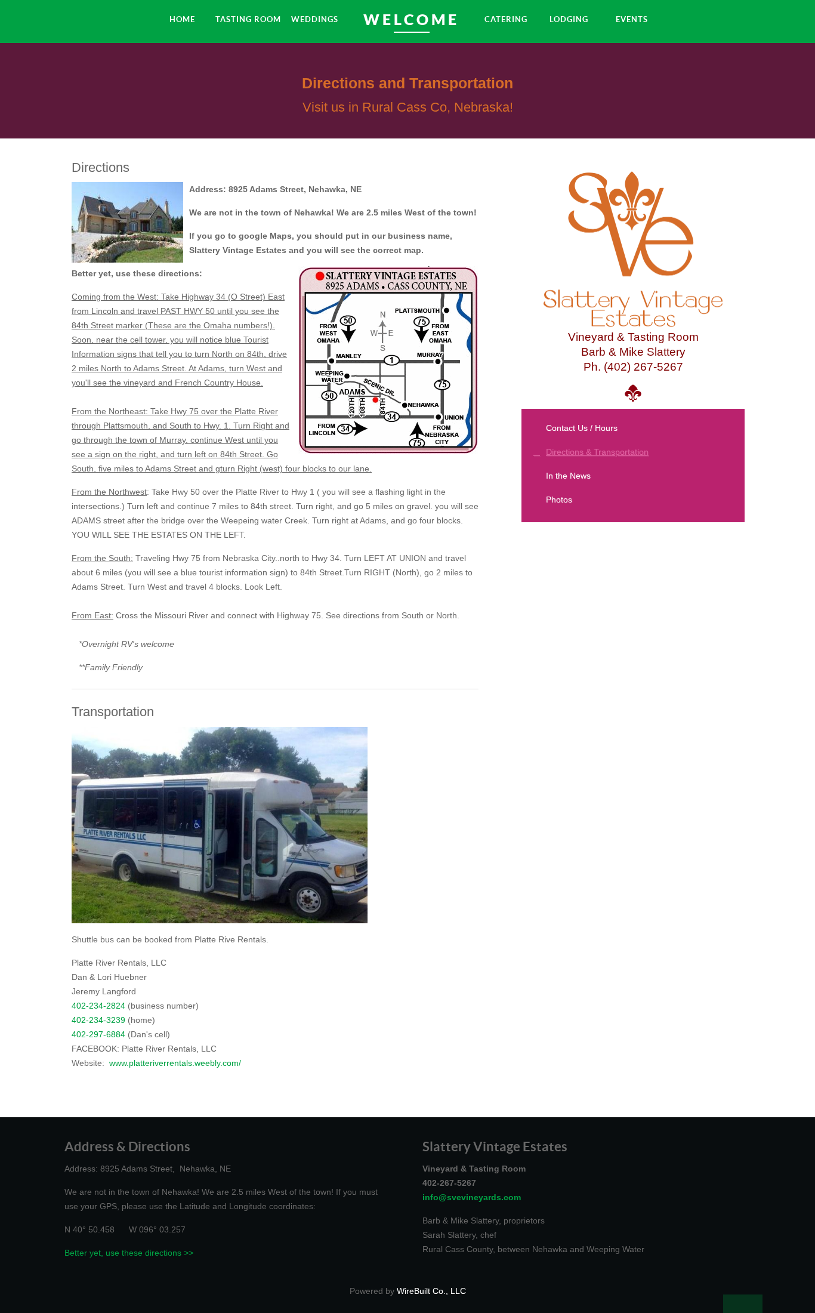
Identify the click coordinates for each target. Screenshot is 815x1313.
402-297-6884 (98, 1034)
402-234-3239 (98, 1020)
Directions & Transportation (597, 452)
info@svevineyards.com (471, 1197)
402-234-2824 (98, 1005)
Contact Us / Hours (582, 428)
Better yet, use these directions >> (128, 1252)
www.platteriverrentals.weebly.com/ (175, 1063)
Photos (559, 499)
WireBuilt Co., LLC (431, 1291)
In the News (568, 475)
